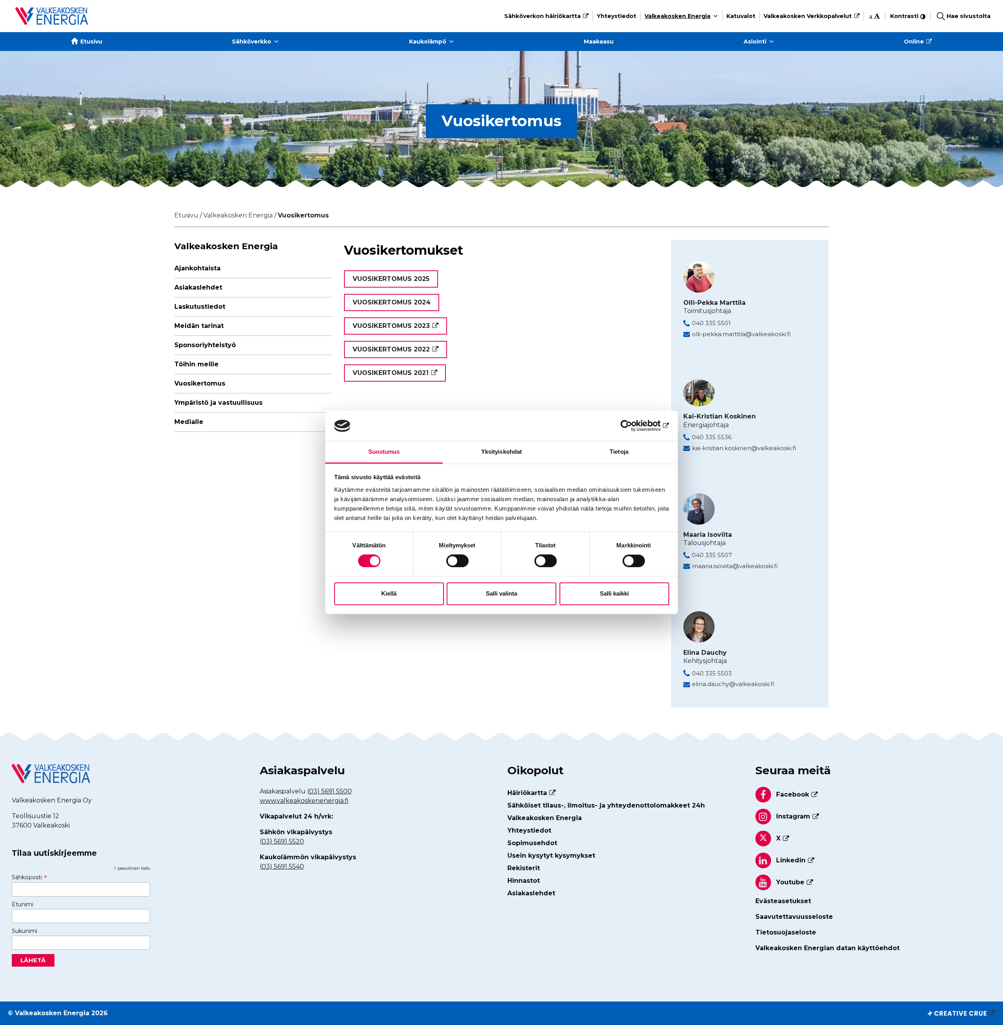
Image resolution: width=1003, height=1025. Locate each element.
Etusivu (91, 41)
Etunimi (22, 904)
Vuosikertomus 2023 (391, 326)
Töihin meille (196, 364)
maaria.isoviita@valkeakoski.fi (735, 566)
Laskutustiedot (199, 306)
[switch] (457, 561)
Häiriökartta (527, 793)
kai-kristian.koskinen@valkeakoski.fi (744, 448)
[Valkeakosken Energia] (52, 16)
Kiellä (388, 593)
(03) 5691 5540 (282, 866)
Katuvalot (740, 16)
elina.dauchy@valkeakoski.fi (733, 684)
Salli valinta (501, 593)
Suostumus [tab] (384, 451)
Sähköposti (29, 877)
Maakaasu (599, 41)
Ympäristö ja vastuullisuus (218, 402)
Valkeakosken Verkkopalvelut (808, 16)
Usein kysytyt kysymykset (551, 855)
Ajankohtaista (197, 268)
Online (914, 41)
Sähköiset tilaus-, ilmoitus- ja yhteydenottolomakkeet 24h (606, 805)
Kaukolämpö (427, 41)
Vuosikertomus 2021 (391, 373)
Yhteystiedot (616, 16)
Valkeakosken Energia (677, 16)
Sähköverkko (251, 41)
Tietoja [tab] (619, 451)
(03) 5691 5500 (329, 791)
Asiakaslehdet (198, 287)
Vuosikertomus (199, 383)
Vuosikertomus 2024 (392, 302)
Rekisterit (523, 868)
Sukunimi (24, 930)
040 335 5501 (711, 323)
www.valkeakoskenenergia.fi (304, 800)
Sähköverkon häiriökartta (542, 16)
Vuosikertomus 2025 (391, 279)
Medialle (188, 422)
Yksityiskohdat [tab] (501, 451)
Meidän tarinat (199, 326)
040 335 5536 (711, 437)
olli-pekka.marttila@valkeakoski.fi (741, 334)
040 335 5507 (712, 555)
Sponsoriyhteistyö (205, 345)
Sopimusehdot (532, 843)
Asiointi (755, 41)
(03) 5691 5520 (282, 841)
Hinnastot (523, 880)
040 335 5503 (712, 673)
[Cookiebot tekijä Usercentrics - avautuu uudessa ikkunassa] (635, 426)
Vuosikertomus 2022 (391, 349)
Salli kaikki (614, 593)
